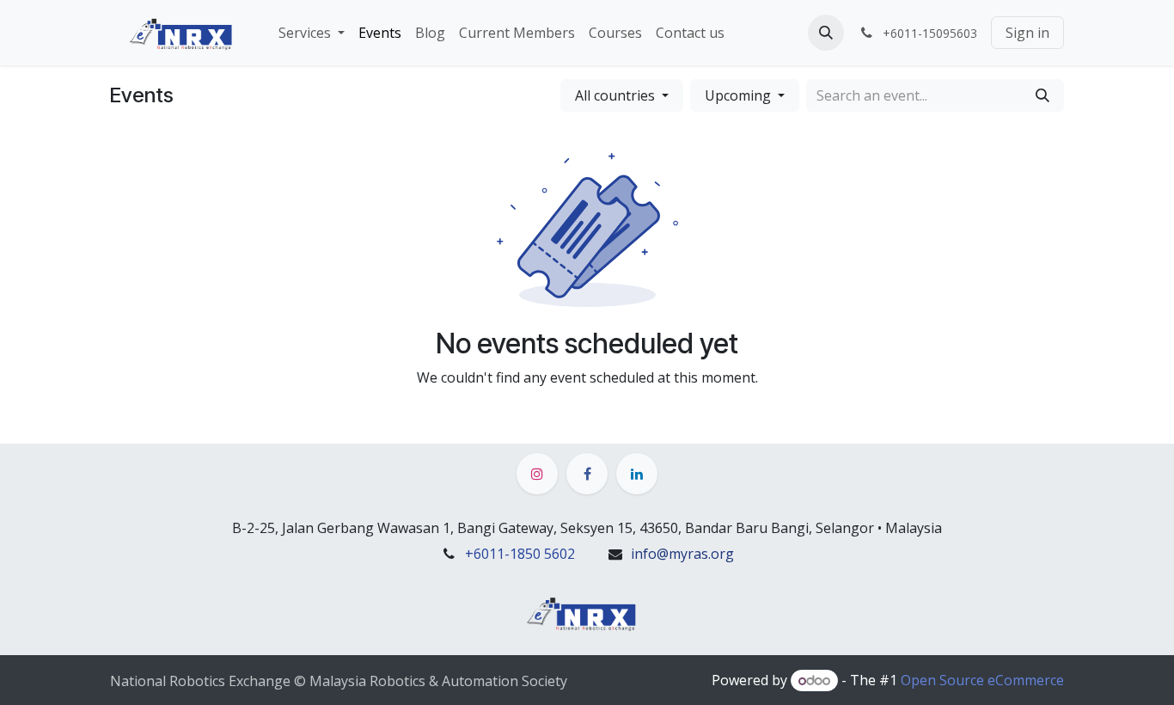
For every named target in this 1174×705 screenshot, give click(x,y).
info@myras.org (682, 553)
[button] (826, 33)
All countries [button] (616, 95)
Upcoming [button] (739, 95)
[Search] (1042, 95)
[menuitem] (312, 32)
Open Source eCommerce (982, 680)
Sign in (1027, 32)
